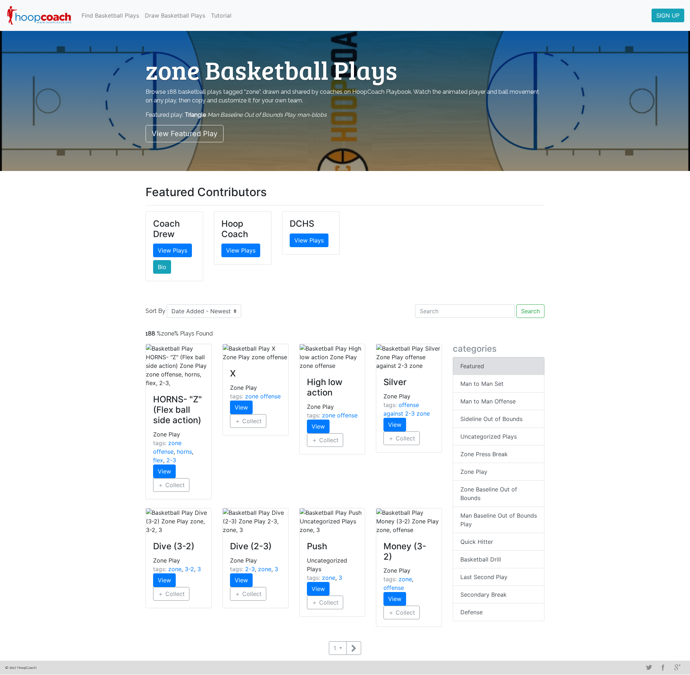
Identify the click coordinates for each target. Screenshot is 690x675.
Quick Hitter (476, 541)
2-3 (171, 460)
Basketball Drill (480, 559)
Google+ (677, 667)
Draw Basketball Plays (175, 15)
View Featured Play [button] (184, 133)
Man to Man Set (481, 383)
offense (393, 587)
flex (158, 460)
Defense (471, 612)
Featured (472, 366)
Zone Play (473, 471)
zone (174, 569)
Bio (162, 267)
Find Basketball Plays (110, 15)
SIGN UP (668, 15)
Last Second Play (483, 577)
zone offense (263, 396)
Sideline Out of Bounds (491, 418)
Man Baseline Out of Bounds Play (498, 520)
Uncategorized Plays (488, 436)
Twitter (648, 667)
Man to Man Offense (488, 401)
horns (184, 451)
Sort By (155, 311)
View (164, 471)
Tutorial (221, 15)
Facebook (663, 667)
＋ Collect (171, 485)
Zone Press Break (484, 454)
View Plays (172, 250)
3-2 (189, 569)
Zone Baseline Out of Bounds (488, 493)
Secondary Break (483, 594)
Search (530, 311)
